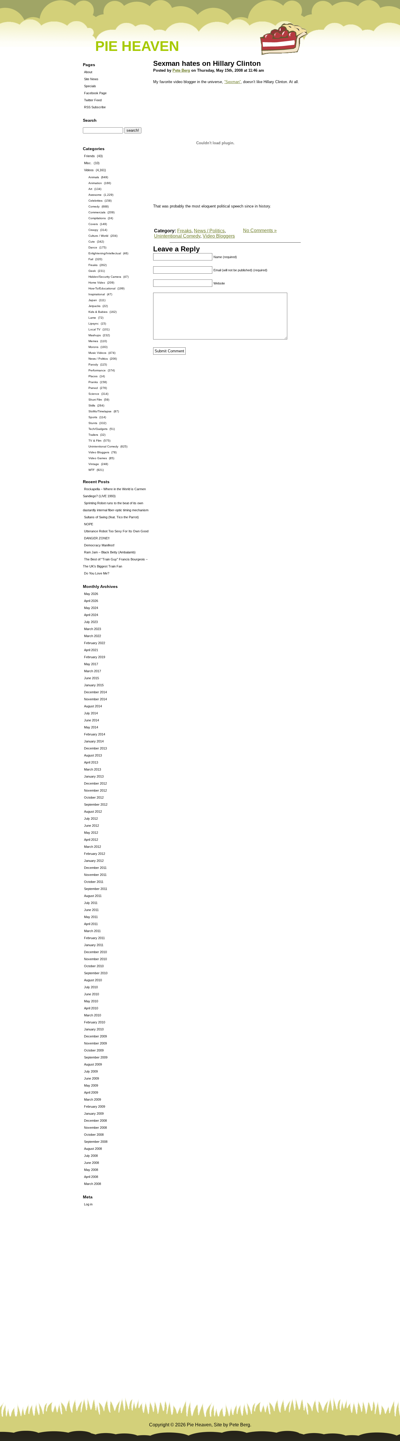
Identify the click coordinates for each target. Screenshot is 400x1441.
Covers (93, 224)
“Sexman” (232, 82)
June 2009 (91, 1078)
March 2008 (92, 1184)
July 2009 (91, 1071)
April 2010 (91, 1008)
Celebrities (95, 200)
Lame (92, 317)
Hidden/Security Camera (104, 276)
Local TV (94, 329)
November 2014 (95, 699)
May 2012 (91, 832)
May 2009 (91, 1085)
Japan (92, 300)
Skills (91, 405)
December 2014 (95, 692)
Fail (90, 259)
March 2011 (92, 931)
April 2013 (91, 762)
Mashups (94, 335)
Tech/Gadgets (97, 428)
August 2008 (93, 1148)
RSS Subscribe (95, 107)
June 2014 (91, 720)
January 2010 (94, 1029)
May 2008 (91, 1169)
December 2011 (95, 867)
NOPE (88, 524)
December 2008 (95, 1120)
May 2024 (91, 608)
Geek (92, 270)
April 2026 (91, 601)
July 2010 (91, 987)
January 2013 (94, 776)
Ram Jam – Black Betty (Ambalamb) (110, 552)
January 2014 (94, 741)
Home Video (96, 282)
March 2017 (92, 671)
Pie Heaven (137, 46)
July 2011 (91, 903)
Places (93, 376)
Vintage (93, 464)
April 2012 (91, 839)
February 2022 (94, 643)
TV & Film (94, 440)
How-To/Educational (101, 288)
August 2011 (93, 896)
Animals (93, 177)
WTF (91, 469)
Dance (92, 247)
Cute (91, 241)
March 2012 (92, 846)
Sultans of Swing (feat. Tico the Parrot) (111, 517)
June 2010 (91, 994)
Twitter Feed (93, 100)
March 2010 (92, 1015)
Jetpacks (94, 306)
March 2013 (92, 769)
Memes (93, 341)
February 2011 (94, 938)
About (88, 72)
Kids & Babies (97, 311)
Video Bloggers (98, 452)
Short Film (95, 399)
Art (90, 189)
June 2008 (91, 1162)
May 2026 (91, 594)
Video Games (97, 458)
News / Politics (98, 358)
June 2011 (91, 910)
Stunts (92, 423)
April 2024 (91, 615)
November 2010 (95, 959)
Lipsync (93, 323)
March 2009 (92, 1099)
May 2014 (91, 727)
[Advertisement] (100, 1308)
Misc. (88, 163)
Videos (89, 170)
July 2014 (91, 713)
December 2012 (95, 783)
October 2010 (94, 966)
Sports (92, 417)
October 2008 (94, 1134)
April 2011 (91, 924)
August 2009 (93, 1064)
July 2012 (91, 818)
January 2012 (94, 860)
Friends (89, 156)
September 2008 (95, 1141)
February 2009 (94, 1106)
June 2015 (91, 678)
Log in (88, 1204)
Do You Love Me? (96, 573)
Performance (97, 370)
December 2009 (95, 1036)
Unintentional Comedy (103, 446)
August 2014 (93, 706)
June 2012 (91, 825)
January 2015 (94, 685)
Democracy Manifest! (99, 545)
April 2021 (91, 650)
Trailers (93, 434)
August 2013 (93, 755)
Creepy (93, 229)
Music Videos (97, 352)
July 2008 (91, 1155)
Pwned (93, 388)
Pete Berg (181, 70)
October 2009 (94, 1050)
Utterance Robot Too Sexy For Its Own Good (116, 531)
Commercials (96, 212)
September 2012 (95, 804)
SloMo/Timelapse (100, 411)
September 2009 (95, 1057)
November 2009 (95, 1043)
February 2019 (94, 657)
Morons (93, 347)
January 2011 (93, 945)
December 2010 (95, 952)
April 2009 (91, 1092)
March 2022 (92, 636)
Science (93, 393)
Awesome (95, 194)
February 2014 (94, 734)
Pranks (93, 382)
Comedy (94, 206)
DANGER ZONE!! (97, 538)
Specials (90, 86)
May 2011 (91, 917)
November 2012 (95, 790)
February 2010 (94, 1022)
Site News (91, 79)
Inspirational (96, 294)
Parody (93, 364)
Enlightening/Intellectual (104, 253)
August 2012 (93, 811)
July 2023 (91, 622)
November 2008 (95, 1127)
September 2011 (95, 889)
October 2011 (93, 882)
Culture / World (98, 235)
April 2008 (91, 1176)
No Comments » (260, 230)
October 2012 (94, 797)
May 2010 (91, 1001)
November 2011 (95, 874)
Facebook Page (95, 93)
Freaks (93, 265)
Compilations (97, 218)
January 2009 (94, 1113)
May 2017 (91, 664)
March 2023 (92, 629)
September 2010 (95, 973)
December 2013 (95, 748)
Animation (95, 183)
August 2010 (93, 980)
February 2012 (94, 853)
